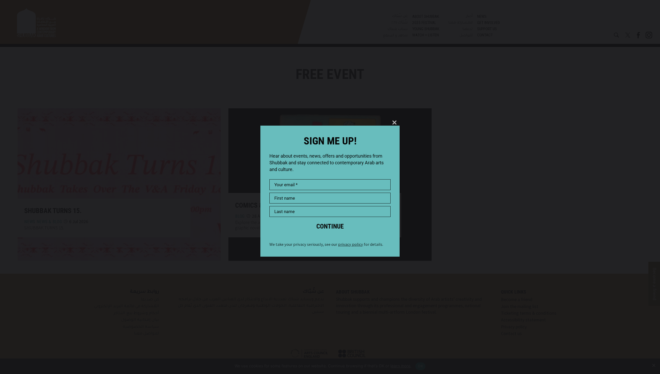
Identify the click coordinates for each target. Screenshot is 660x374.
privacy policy (350, 244)
